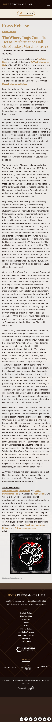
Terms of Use (26, 641)
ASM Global (39, 493)
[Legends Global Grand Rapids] (17, 4)
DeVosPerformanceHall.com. (15, 84)
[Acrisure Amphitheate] (42, 667)
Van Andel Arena (10, 490)
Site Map (26, 625)
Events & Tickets (26, 613)
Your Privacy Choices (26, 635)
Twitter (18, 528)
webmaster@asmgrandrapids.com (32, 604)
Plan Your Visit (26, 616)
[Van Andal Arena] (26, 667)
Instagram (39, 525)
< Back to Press (9, 31)
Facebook (29, 525)
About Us (26, 619)
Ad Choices (26, 638)
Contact (26, 622)
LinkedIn (6, 528)
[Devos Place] (9, 667)
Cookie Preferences (26, 632)
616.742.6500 (12, 604)
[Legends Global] (26, 649)
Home (26, 610)
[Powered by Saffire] (31, 688)
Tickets (28, 13)
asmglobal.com (29, 528)
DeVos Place (24, 490)
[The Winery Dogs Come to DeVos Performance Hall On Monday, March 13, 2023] (30, 572)
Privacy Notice (26, 629)
